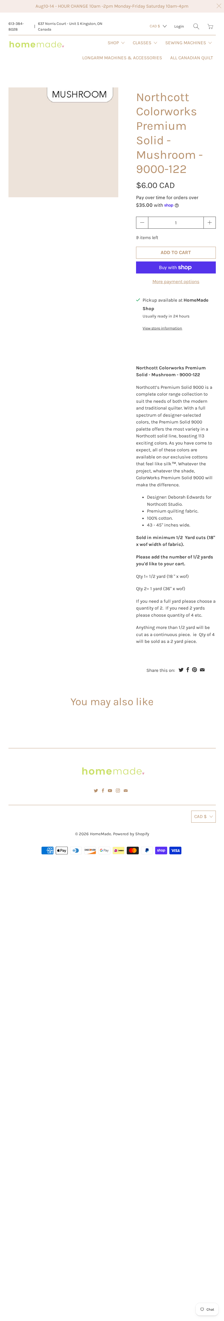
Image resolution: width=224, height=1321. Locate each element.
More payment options (175, 281)
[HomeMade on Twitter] (96, 791)
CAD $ (155, 26)
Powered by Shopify (131, 833)
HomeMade (100, 833)
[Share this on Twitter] (181, 669)
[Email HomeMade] (126, 791)
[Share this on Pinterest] (194, 669)
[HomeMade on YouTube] (110, 791)
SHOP (114, 42)
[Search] (196, 26)
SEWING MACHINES (186, 42)
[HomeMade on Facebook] (103, 791)
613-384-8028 (16, 26)
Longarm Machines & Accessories (122, 57)
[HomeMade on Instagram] (118, 791)
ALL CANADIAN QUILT (191, 57)
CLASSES (142, 42)
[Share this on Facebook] (188, 669)
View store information (162, 328)
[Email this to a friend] (202, 669)
